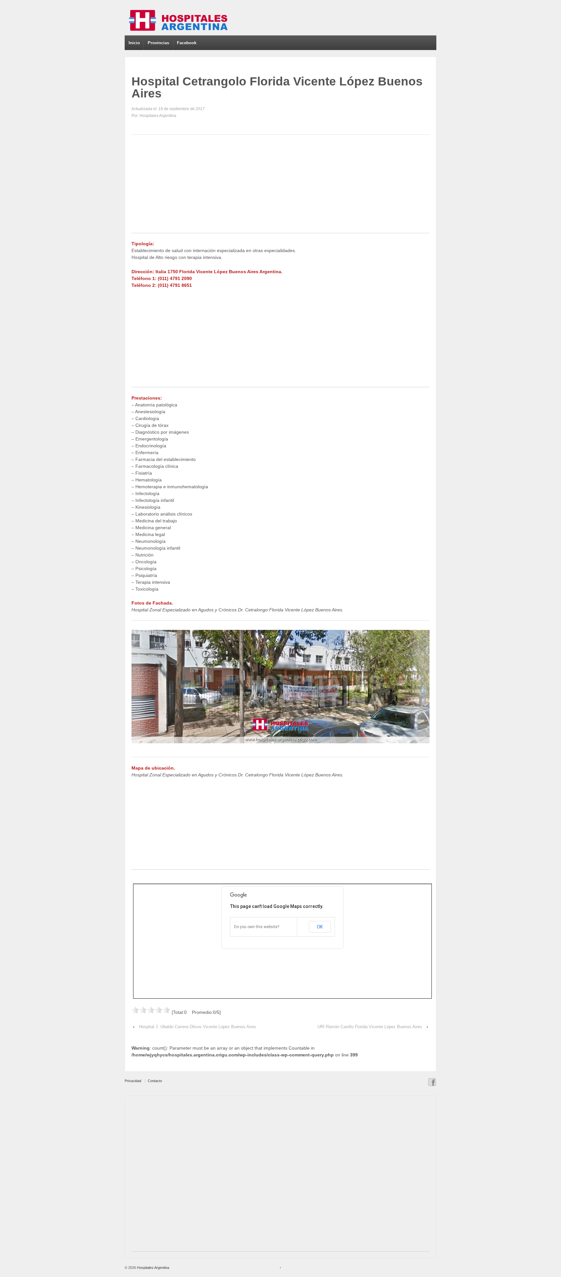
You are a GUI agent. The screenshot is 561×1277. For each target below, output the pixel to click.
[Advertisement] (280, 187)
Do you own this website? (256, 927)
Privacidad (133, 1081)
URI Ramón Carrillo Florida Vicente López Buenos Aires (370, 1026)
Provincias (158, 42)
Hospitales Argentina (152, 1268)
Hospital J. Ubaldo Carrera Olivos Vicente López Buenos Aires (197, 1026)
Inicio (134, 42)
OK (320, 926)
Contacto (155, 1081)
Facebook (186, 42)
